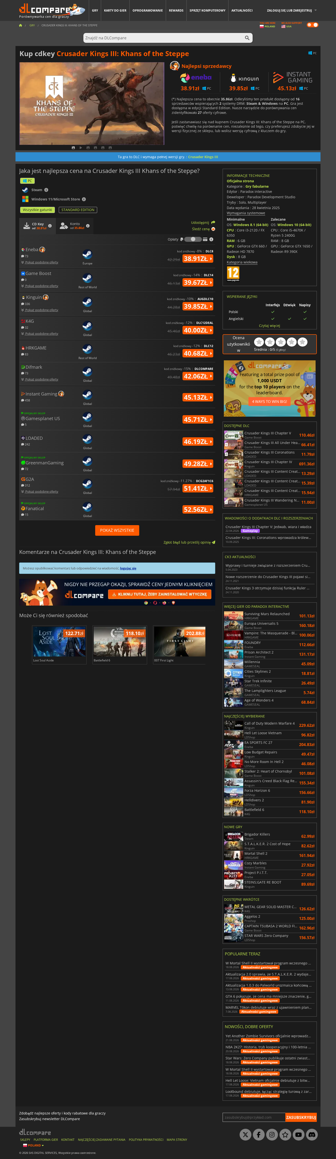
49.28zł (197, 463)
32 (26, 327)
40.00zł (197, 330)
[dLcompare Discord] (311, 1135)
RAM (231, 240)
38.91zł (197, 258)
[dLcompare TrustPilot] (284, 1135)
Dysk (231, 256)
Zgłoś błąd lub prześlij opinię (188, 542)
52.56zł (197, 509)
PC (30, 180)
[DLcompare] (35, 1132)
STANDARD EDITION (77, 209)
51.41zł (197, 488)
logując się (128, 568)
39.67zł (197, 282)
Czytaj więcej (269, 325)
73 (26, 256)
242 (27, 444)
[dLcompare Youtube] (297, 1135)
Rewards (176, 10)
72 (26, 469)
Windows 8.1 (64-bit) (250, 224)
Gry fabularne (257, 186)
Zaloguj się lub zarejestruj (289, 10)
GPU (230, 246)
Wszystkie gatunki (37, 209)
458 (27, 400)
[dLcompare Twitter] (244, 1135)
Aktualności (242, 10)
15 (26, 514)
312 (27, 485)
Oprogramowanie (148, 10)
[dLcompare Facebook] (257, 1135)
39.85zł (197, 306)
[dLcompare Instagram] (271, 1135)
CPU (230, 230)
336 (27, 303)
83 (26, 354)
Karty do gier (115, 10)
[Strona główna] (20, 25)
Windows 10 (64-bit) (294, 224)
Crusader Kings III (203, 156)
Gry (95, 10)
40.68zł (197, 353)
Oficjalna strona (240, 181)
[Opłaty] (193, 239)
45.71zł (197, 419)
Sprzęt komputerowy (207, 10)
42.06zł (197, 376)
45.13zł (197, 397)
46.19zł (197, 441)
